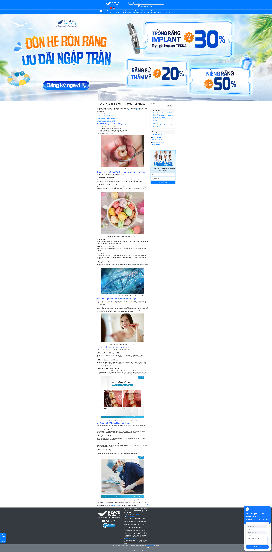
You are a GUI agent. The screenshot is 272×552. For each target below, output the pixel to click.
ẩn (105, 114)
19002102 (137, 514)
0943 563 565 (115, 505)
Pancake (259, 549)
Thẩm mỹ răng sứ (157, 137)
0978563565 (130, 516)
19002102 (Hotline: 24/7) (147, 6)
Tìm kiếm (153, 103)
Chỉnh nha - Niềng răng (158, 142)
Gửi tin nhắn (258, 547)
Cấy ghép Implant (157, 134)
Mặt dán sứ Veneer (157, 139)
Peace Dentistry (144, 504)
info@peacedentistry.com (131, 538)
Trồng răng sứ (156, 144)
